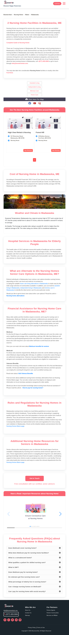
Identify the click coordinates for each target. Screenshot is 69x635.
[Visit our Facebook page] (16, 619)
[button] (60, 514)
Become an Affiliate (52, 615)
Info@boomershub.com (11, 610)
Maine (27, 14)
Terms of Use (41, 627)
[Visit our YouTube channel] (5, 619)
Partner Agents (51, 610)
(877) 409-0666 (12, 614)
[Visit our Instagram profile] (8, 619)
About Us (27, 610)
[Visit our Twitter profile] (12, 619)
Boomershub (8, 14)
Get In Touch (34, 478)
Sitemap (27, 615)
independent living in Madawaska (31, 288)
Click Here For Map (36, 99)
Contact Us (28, 612)
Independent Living (34, 87)
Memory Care (34, 91)
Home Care (34, 95)
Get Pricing (28, 150)
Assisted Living (34, 83)
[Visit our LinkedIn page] (20, 619)
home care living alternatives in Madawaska (34, 283)
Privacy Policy (32, 627)
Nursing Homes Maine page (15, 426)
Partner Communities (53, 612)
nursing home (18, 14)
